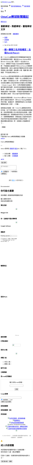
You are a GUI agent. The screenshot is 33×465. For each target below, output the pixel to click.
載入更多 (3, 162)
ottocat (3, 138)
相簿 (5, 37)
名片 (5, 42)
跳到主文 (4, 21)
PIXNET (8, 435)
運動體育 (16, 34)
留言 (15, 148)
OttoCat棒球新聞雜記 (15, 16)
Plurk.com (17, 335)
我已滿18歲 (4, 461)
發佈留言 (3, 173)
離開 (10, 461)
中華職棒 (15, 156)
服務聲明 (19, 437)
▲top (2, 159)
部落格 (6, 40)
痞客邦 (12, 148)
